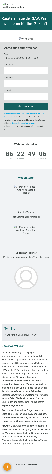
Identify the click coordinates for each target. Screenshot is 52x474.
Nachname (10, 77)
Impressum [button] (32, 464)
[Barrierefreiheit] (7, 467)
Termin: (7, 54)
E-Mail (8, 90)
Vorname (10, 64)
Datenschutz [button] (20, 464)
